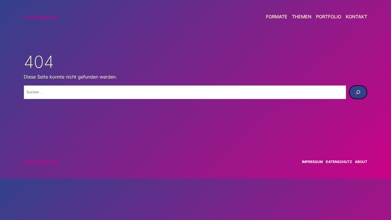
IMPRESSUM (312, 162)
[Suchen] (358, 92)
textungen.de (40, 17)
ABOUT (361, 162)
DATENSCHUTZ (339, 162)
